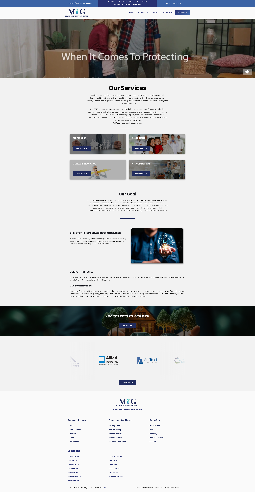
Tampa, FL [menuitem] (113, 464)
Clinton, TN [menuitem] (72, 460)
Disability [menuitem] (153, 434)
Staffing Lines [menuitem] (114, 426)
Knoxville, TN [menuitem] (73, 468)
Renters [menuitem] (73, 434)
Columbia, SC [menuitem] (114, 468)
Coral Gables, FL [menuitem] (115, 456)
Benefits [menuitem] (153, 442)
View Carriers (127, 383)
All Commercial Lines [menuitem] (117, 442)
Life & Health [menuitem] (155, 426)
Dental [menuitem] (152, 430)
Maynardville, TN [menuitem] (74, 476)
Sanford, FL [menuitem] (113, 460)
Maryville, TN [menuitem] (73, 472)
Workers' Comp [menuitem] (115, 430)
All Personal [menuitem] (74, 442)
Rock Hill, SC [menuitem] (113, 472)
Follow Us (98, 488)
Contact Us (138, 262)
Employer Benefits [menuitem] (157, 438)
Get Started (127, 325)
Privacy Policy (86, 488)
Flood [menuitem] (72, 438)
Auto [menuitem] (72, 426)
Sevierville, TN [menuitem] (73, 480)
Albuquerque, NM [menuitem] (116, 476)
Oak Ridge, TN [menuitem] (73, 456)
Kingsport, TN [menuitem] (73, 464)
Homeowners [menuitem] (75, 430)
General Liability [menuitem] (115, 434)
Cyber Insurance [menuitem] (115, 438)
